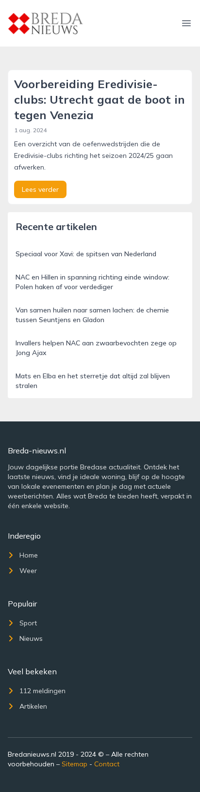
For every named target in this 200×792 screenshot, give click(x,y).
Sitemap (74, 764)
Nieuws (31, 638)
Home (28, 555)
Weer (28, 570)
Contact (106, 764)
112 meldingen (42, 690)
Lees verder (40, 189)
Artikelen (33, 706)
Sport (28, 623)
